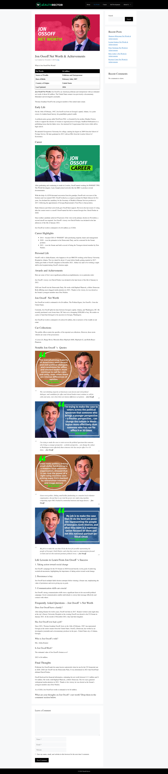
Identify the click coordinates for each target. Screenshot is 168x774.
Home (88, 4)
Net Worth (96, 4)
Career (105, 4)
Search (110, 15)
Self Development (115, 4)
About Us (126, 4)
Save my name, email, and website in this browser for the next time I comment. (63, 754)
